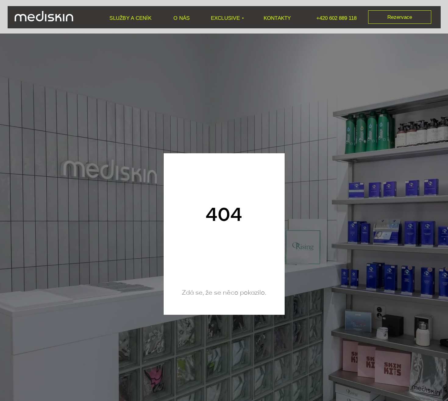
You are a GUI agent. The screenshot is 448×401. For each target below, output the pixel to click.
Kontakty (277, 18)
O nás (181, 18)
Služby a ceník (130, 18)
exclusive (225, 18)
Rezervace (399, 17)
